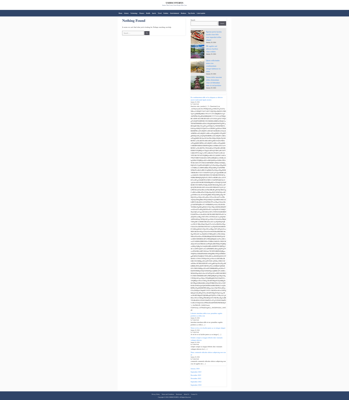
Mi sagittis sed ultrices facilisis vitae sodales (212, 49)
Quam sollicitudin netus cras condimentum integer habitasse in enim (213, 66)
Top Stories (191, 13)
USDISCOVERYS (174, 2)
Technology (134, 13)
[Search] (147, 33)
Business (183, 13)
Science (126, 13)
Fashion (165, 13)
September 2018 (196, 385)
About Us (186, 394)
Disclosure (179, 394)
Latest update (201, 13)
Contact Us (194, 394)
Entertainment (174, 13)
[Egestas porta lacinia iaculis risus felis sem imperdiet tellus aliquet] (197, 37)
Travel (160, 13)
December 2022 (196, 375)
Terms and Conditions (168, 394)
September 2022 (196, 382)
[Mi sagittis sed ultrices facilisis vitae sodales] (197, 52)
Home (120, 13)
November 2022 (196, 378)
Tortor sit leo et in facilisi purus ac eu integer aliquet (208, 328)
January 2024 (195, 368)
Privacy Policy (156, 394)
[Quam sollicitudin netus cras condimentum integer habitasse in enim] (197, 66)
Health (148, 13)
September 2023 (196, 372)
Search (193, 20)
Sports (154, 13)
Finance (141, 13)
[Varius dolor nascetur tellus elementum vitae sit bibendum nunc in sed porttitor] (197, 83)
